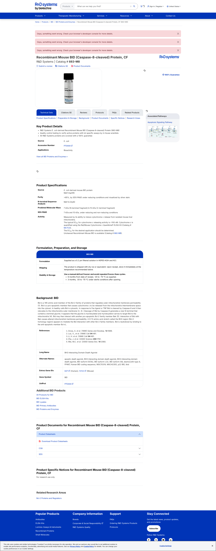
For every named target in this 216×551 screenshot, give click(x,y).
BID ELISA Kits (42, 398)
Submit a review (45, 66)
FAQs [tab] (114, 112)
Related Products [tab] (132, 112)
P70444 (67, 146)
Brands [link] (76, 519)
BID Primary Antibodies (46, 405)
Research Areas (133, 118)
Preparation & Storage (67, 118)
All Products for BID (44, 395)
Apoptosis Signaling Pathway (160, 122)
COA (41, 448)
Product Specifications (46, 118)
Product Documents (81, 66)
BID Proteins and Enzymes (65, 22)
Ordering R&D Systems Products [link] (123, 523)
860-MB (117, 233)
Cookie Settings (165, 546)
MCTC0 (67, 228)
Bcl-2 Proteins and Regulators (49, 498)
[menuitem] (37, 22)
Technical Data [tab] (46, 112)
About (147, 16)
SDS (40, 454)
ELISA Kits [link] (40, 523)
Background (84, 118)
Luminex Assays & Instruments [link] (48, 527)
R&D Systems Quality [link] (81, 527)
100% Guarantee (172, 75)
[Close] (178, 33)
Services (100, 16)
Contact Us (170, 16)
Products (39, 16)
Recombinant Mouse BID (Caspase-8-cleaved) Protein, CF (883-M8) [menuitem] (102, 22)
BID (52, 22)
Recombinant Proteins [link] (45, 531)
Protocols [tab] (100, 112)
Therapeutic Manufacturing (69, 16)
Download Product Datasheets (55, 441)
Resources (124, 16)
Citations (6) (63, 66)
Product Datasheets (47, 434)
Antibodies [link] (40, 519)
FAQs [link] (112, 519)
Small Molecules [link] (42, 535)
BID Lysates (41, 402)
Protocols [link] (114, 527)
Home (37, 22)
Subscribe (153, 528)
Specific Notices (118, 118)
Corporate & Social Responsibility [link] (87, 523)
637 (66, 371)
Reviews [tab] (83, 112)
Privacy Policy (75, 546)
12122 (81, 371)
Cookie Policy (89, 546)
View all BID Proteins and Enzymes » (52, 156)
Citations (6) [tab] (66, 112)
